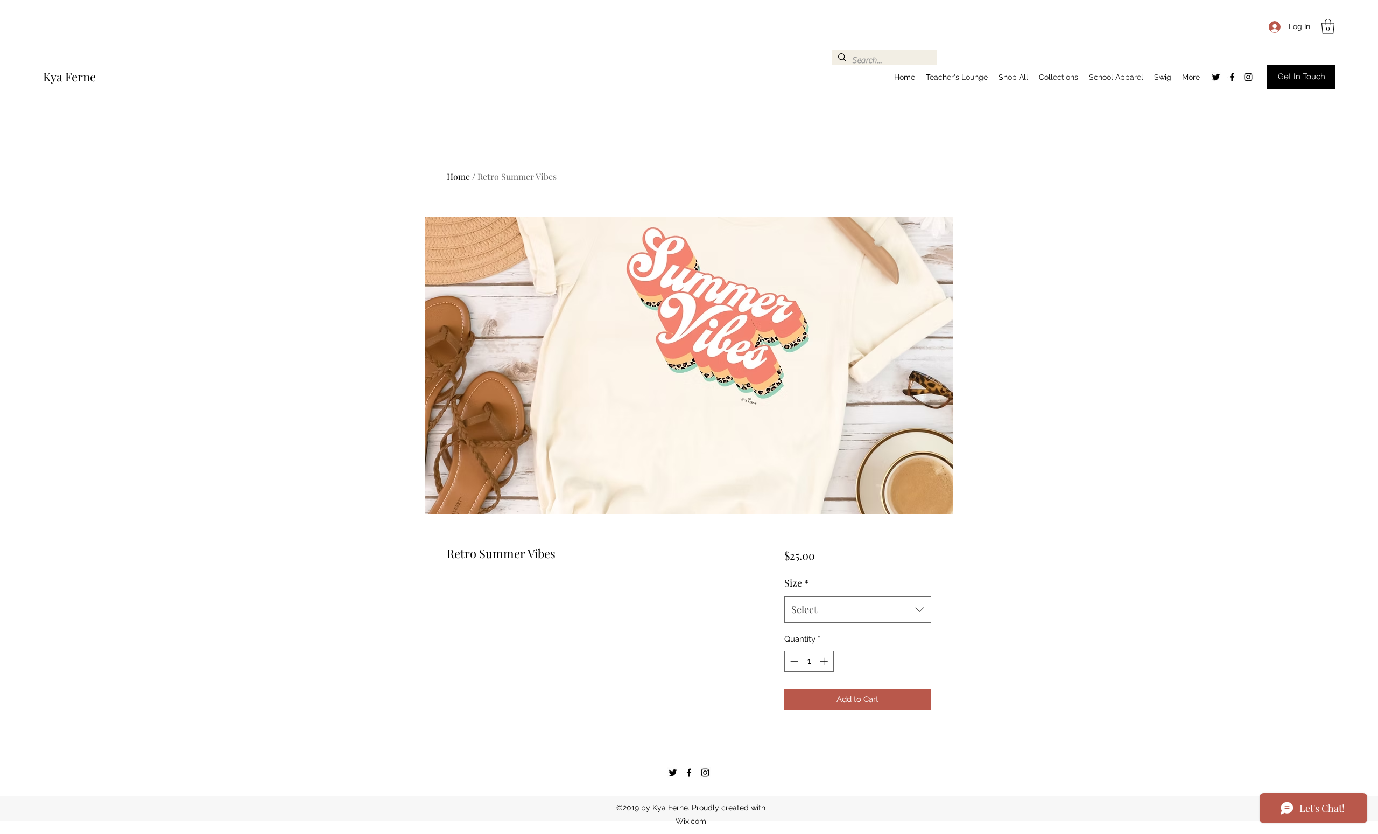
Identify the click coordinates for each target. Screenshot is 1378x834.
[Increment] (825, 661)
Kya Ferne (69, 76)
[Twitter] (1216, 77)
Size (796, 582)
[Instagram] (1248, 77)
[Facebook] (1232, 77)
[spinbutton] (809, 661)
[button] (1327, 26)
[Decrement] (793, 661)
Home (458, 176)
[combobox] (857, 609)
